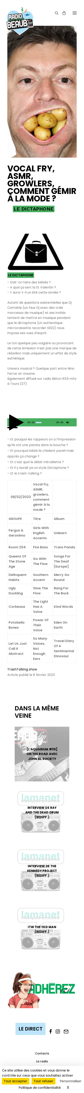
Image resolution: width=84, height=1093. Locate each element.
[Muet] (67, 423)
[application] (42, 422)
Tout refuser (43, 1081)
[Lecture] (10, 423)
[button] (74, 13)
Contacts (42, 1053)
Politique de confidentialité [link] (40, 1087)
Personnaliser (71, 1081)
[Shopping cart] (62, 13)
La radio (42, 1061)
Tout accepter (15, 1081)
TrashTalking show (22, 669)
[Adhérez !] (42, 989)
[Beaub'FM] (20, 15)
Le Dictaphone (34, 209)
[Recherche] (55, 13)
